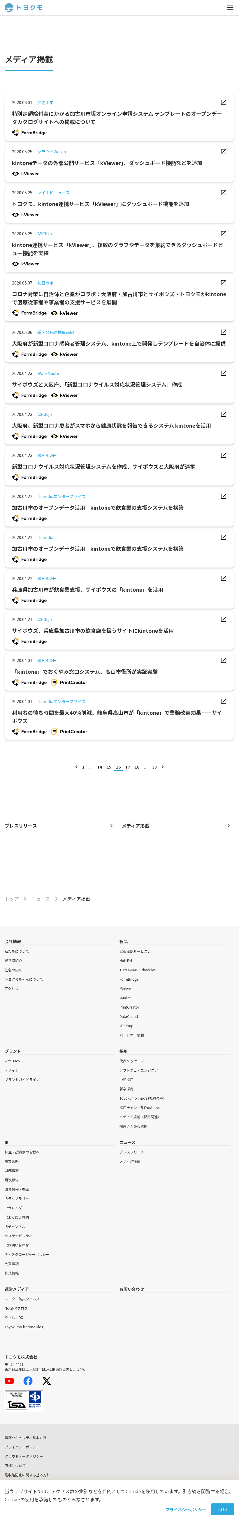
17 (127, 767)
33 (154, 767)
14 (99, 767)
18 (137, 767)
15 (109, 767)
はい (222, 1509)
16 (118, 767)
